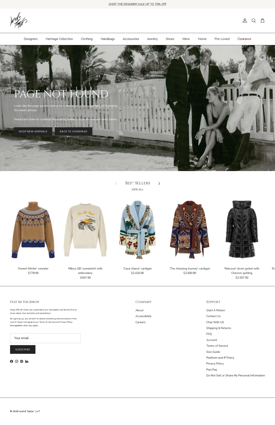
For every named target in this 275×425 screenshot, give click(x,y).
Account (211, 340)
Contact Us (213, 316)
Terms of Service (217, 346)
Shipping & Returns (218, 328)
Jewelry (152, 39)
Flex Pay (211, 370)
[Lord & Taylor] (18, 21)
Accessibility (143, 316)
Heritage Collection (59, 39)
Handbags (108, 39)
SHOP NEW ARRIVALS (33, 131)
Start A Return (215, 310)
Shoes (170, 39)
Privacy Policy (215, 363)
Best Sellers (137, 183)
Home (202, 39)
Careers (140, 322)
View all (137, 189)
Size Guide (213, 352)
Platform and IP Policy (220, 358)
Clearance (244, 39)
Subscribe (22, 349)
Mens (186, 39)
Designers (31, 39)
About (139, 310)
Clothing (87, 39)
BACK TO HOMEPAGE (73, 131)
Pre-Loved (222, 39)
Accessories (131, 39)
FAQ (209, 334)
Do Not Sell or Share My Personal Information (235, 375)
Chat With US (215, 322)
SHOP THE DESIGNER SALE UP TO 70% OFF (137, 4)
